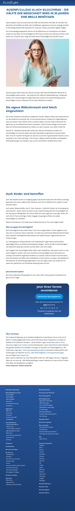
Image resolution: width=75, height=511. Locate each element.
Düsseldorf (42, 454)
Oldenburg (42, 476)
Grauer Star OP (10, 437)
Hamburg (41, 458)
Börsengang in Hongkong (12, 472)
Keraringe (8, 439)
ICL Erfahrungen (43, 409)
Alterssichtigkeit (10, 399)
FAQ (40, 437)
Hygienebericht (10, 482)
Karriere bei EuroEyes (12, 449)
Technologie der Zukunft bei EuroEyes (49, 434)
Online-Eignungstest (44, 396)
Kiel (40, 463)
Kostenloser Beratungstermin (49, 296)
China (62, 342)
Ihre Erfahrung (43, 416)
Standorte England (44, 490)
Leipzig (41, 465)
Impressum (9, 478)
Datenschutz (9, 480)
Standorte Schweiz (44, 493)
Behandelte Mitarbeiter (45, 412)
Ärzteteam (8, 456)
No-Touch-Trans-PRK (11, 417)
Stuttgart (41, 478)
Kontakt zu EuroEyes (11, 475)
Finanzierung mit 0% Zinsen (47, 393)
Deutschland (51, 342)
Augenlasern (9, 409)
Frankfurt (41, 456)
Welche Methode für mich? (13, 393)
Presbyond (9, 415)
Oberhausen (42, 474)
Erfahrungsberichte (44, 399)
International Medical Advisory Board (15, 465)
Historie (8, 463)
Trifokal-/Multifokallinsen (12, 424)
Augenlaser (18, 350)
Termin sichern (46, 9)
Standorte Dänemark (45, 483)
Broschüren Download (45, 422)
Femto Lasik (9, 413)
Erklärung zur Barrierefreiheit (13, 484)
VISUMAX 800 (9, 419)
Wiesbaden (42, 480)
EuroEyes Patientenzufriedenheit (47, 414)
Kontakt (60, 9)
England (16, 345)
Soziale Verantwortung (12, 467)
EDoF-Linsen (9, 433)
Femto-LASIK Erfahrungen (46, 405)
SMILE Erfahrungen (44, 403)
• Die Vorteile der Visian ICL (14, 428)
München (41, 472)
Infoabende (9, 443)
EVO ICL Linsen (10, 426)
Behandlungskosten (44, 389)
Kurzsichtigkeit (28, 34)
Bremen (41, 450)
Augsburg (41, 445)
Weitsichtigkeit (10, 397)
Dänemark (9, 345)
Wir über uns (9, 452)
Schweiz (25, 345)
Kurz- (29, 353)
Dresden (41, 452)
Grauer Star (9, 401)
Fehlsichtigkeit (45, 36)
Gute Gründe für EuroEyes (46, 427)
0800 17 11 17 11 (49, 305)
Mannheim (42, 469)
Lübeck (41, 467)
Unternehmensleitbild (11, 470)
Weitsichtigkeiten (40, 353)
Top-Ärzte (26, 358)
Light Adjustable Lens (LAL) (13, 431)
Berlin (41, 447)
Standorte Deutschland (45, 443)
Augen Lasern (47, 261)
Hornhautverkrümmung (12, 403)
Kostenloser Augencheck (12, 389)
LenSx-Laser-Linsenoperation (13, 435)
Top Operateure (43, 429)
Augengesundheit (44, 419)
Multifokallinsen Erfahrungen (46, 407)
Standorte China (43, 486)
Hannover (41, 461)
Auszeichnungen (10, 461)
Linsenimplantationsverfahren (35, 350)
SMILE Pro (8, 410)
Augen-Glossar (43, 439)
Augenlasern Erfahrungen (45, 401)
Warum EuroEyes (43, 425)
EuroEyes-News (10, 446)
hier (48, 263)
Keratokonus (9, 405)
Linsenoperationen (11, 422)
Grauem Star (24, 355)
